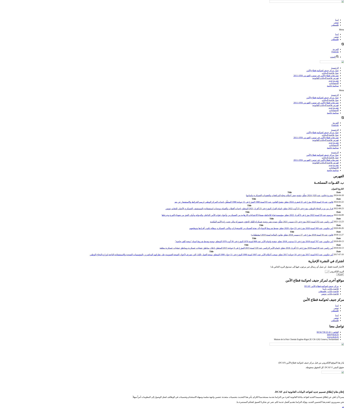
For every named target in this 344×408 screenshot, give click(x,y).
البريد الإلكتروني (336, 271)
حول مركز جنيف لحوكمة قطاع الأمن (322, 70)
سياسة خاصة (333, 86)
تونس (336, 22)
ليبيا (337, 20)
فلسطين (335, 25)
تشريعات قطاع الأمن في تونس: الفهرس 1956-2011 (316, 75)
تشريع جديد (334, 81)
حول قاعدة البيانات (330, 73)
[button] (172, 29)
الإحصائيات (334, 83)
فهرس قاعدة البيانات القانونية (325, 78)
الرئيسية (335, 68)
